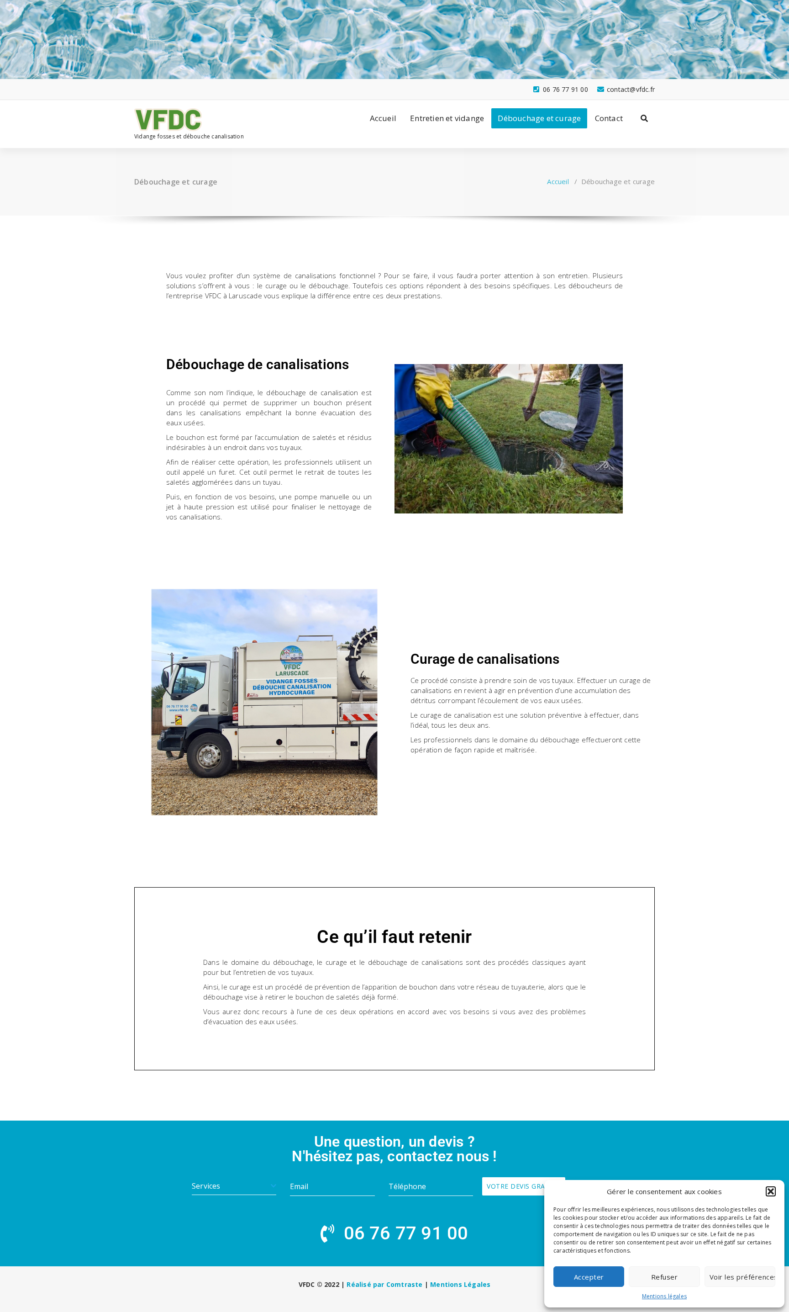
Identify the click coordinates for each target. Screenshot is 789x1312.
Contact (609, 118)
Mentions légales (664, 1296)
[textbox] (231, 1186)
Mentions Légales (460, 1284)
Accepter (589, 1276)
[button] (770, 1191)
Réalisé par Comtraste (384, 1284)
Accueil (383, 118)
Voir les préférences (742, 1276)
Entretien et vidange (447, 118)
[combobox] (234, 1186)
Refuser (664, 1276)
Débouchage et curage (539, 118)
